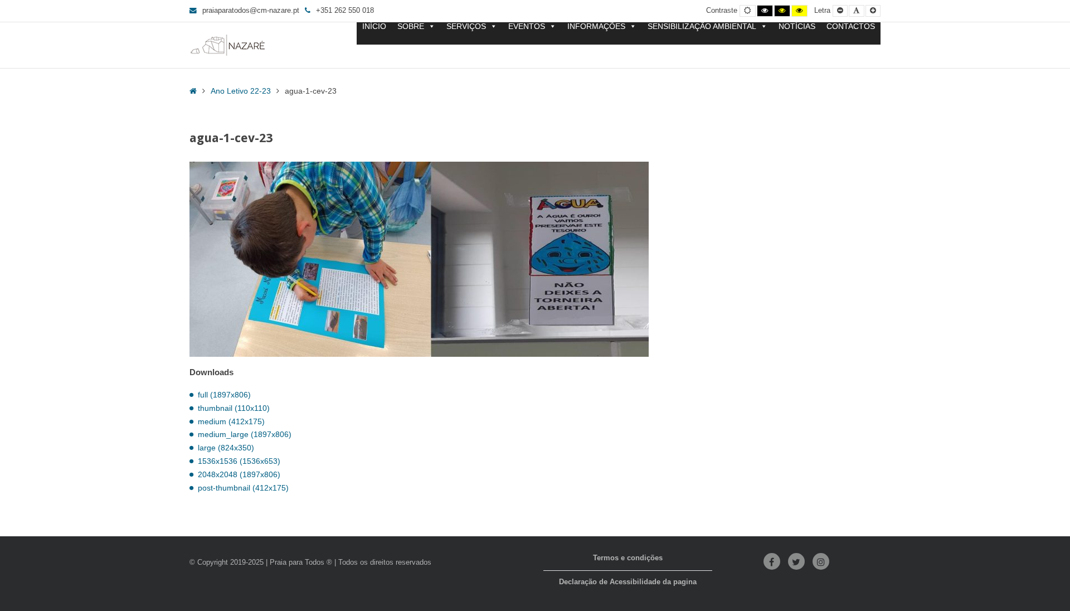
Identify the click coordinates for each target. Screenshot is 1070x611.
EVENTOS (526, 26)
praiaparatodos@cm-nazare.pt (250, 10)
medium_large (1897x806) (244, 434)
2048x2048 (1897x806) (239, 474)
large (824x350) (226, 447)
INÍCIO (374, 26)
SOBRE (410, 26)
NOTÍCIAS (797, 26)
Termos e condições (628, 558)
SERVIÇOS (466, 26)
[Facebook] (771, 561)
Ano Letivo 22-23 (241, 90)
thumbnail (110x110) (234, 408)
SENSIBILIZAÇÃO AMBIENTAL (702, 26)
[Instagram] (821, 561)
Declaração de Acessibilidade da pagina (628, 582)
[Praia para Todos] (227, 45)
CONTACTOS (850, 26)
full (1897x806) (224, 394)
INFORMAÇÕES (596, 26)
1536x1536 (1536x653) (239, 461)
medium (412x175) (231, 421)
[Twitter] (796, 561)
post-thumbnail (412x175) (243, 487)
